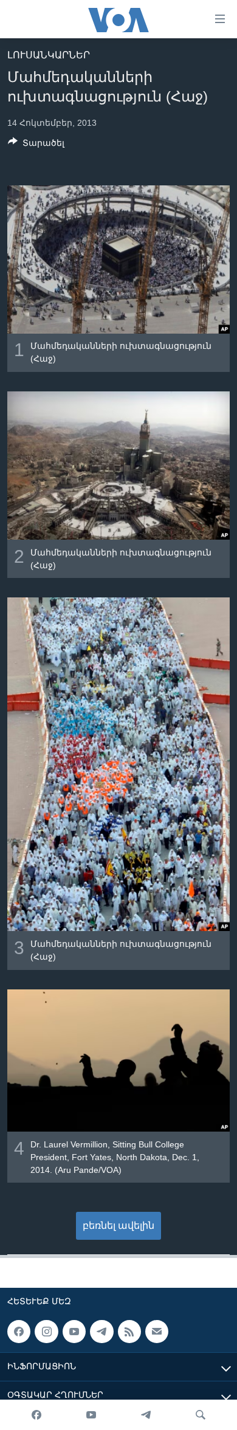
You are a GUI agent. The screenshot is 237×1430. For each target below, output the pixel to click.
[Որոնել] (200, 1415)
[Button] (36, 145)
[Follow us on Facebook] (18, 1331)
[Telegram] (146, 1415)
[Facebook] (36, 1415)
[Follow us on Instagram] (46, 1331)
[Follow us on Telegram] (101, 1331)
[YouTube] (91, 1415)
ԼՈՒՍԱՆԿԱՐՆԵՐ (48, 55)
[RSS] (129, 1331)
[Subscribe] (156, 1331)
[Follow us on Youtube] (74, 1331)
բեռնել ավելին (118, 1225)
